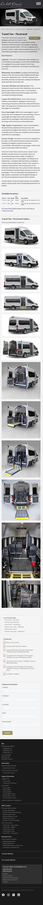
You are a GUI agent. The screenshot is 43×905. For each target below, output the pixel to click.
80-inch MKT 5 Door (9, 796)
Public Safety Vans (8, 843)
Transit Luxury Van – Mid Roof (14, 627)
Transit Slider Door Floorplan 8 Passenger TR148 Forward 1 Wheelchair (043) (19, 651)
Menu (38, 3)
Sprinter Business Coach (10, 816)
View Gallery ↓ (35, 38)
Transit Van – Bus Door (11, 620)
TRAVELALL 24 (7, 748)
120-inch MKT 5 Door (9, 798)
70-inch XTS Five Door (10, 783)
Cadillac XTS (5, 779)
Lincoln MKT (5, 785)
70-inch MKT (7, 788)
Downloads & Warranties (10, 878)
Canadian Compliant (12, 674)
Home (3, 29)
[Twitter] (13, 894)
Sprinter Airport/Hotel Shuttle (12, 812)
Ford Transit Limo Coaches (10, 770)
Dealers (5, 874)
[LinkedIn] (18, 894)
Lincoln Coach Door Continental (11, 800)
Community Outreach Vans (11, 847)
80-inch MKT (7, 790)
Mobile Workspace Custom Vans (13, 845)
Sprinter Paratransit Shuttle (11, 820)
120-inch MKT (7, 792)
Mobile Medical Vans (9, 841)
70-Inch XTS (6, 781)
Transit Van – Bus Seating (10, 825)
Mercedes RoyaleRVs (8, 746)
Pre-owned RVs (6, 755)
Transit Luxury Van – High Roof (14, 631)
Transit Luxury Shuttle (11, 622)
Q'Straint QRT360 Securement (16, 646)
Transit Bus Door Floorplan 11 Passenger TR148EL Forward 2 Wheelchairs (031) (19, 656)
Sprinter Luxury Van (9, 818)
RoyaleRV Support (7, 759)
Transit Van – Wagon (9, 827)
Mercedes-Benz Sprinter (9, 765)
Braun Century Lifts (12, 642)
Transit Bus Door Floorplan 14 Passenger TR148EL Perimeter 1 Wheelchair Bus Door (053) (20, 668)
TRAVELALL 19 (7, 752)
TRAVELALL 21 (7, 750)
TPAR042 (4, 200)
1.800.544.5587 (7, 211)
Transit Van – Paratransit (12, 624)
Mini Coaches (10, 29)
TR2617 (4, 203)
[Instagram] (8, 894)
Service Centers (7, 876)
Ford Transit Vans (20, 29)
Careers (5, 882)
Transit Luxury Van (8, 829)
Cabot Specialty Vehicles (9, 839)
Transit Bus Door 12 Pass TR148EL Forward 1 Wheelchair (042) (21, 662)
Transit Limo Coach (10, 629)
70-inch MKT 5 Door (9, 794)
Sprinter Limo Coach (9, 768)
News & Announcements (10, 880)
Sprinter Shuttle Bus (9, 810)
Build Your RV (6, 757)
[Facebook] (3, 894)
